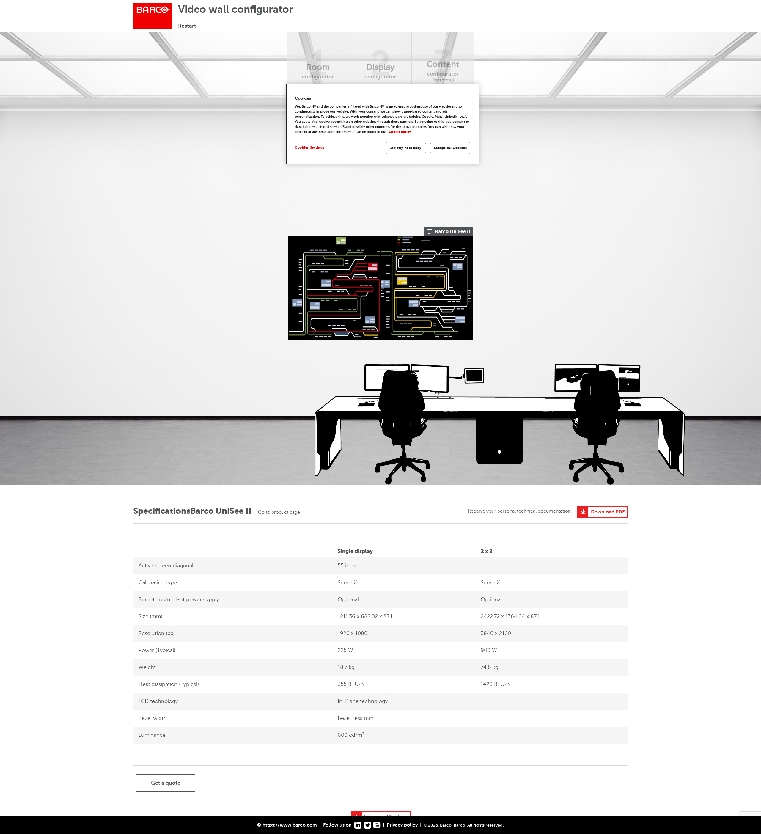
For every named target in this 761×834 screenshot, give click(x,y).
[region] (382, 124)
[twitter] (367, 825)
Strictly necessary (406, 148)
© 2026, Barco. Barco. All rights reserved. (464, 825)
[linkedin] (357, 825)
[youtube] (376, 825)
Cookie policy (400, 132)
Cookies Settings (309, 148)
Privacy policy (402, 825)
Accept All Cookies (450, 148)
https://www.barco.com (289, 825)
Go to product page (279, 512)
